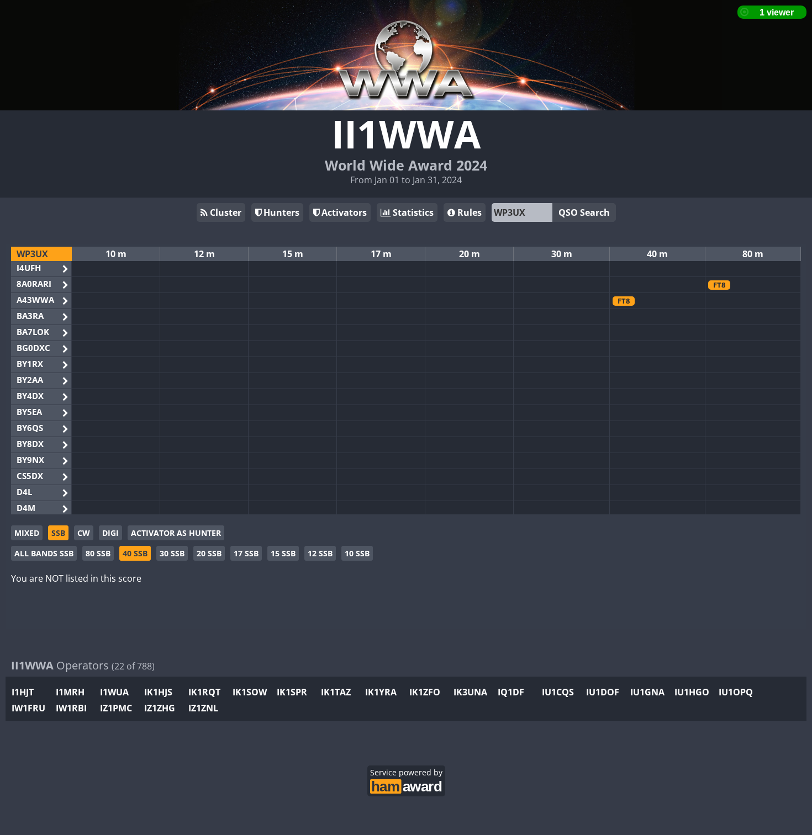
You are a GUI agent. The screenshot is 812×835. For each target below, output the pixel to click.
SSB (58, 533)
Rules (468, 212)
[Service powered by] (406, 785)
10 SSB (357, 553)
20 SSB (209, 553)
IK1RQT (204, 692)
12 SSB (320, 553)
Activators (343, 212)
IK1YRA (381, 692)
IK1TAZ (336, 692)
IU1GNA (647, 692)
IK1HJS (158, 692)
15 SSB (283, 553)
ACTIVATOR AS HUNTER (176, 533)
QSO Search (584, 212)
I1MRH (70, 692)
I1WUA (114, 692)
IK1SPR (292, 692)
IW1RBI (71, 708)
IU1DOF (602, 692)
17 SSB (246, 553)
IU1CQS (558, 692)
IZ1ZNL (203, 708)
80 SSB (98, 553)
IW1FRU (28, 708)
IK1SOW (250, 692)
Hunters (280, 212)
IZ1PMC (116, 708)
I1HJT (23, 692)
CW (83, 533)
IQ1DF (511, 692)
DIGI (110, 533)
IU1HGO (691, 692)
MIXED (26, 533)
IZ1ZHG (159, 708)
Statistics (412, 212)
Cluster (224, 212)
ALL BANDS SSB (43, 553)
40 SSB (135, 553)
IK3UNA (470, 692)
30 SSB (172, 553)
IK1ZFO (424, 692)
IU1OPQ (736, 692)
